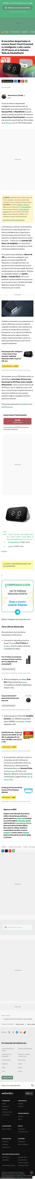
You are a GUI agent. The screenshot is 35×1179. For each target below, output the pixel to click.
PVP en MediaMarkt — (10, 366)
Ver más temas (7, 1077)
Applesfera (5, 1109)
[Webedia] (8, 1094)
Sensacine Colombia (23, 1162)
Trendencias (5, 1141)
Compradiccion (6, 1147)
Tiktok (24, 1032)
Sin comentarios (8, 81)
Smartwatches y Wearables (7, 1055)
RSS (20, 1032)
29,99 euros (8, 123)
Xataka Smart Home (7, 1112)
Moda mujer (21, 1060)
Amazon (7, 646)
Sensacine (20, 1116)
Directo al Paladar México (8, 1165)
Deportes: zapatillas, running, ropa (24, 1055)
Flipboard (22, 81)
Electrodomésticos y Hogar (8, 1049)
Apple (20, 1064)
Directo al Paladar (6, 1129)
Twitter (19, 81)
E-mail (26, 81)
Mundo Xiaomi (6, 1114)
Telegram (20, 204)
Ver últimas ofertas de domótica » (14, 220)
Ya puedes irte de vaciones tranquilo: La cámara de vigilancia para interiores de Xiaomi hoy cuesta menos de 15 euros (18, 1019)
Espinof (20, 1119)
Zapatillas (25, 32)
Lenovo (10, 546)
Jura (3, 1071)
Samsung (4, 1064)
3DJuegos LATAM (22, 1157)
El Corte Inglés (15, 32)
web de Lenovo (7, 407)
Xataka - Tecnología (29, 847)
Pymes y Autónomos (23, 1144)
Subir (28, 1093)
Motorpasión (21, 1129)
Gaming (6, 32)
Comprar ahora (17, 421)
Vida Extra (20, 1106)
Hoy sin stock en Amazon (8, 669)
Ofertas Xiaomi (20, 1024)
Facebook (15, 81)
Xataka (24, 404)
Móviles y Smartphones (25, 1048)
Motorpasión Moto (23, 1131)
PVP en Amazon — (8, 797)
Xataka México (6, 1157)
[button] (16, 95)
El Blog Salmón (22, 1141)
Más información (19, 1177)
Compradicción (26, 207)
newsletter (7, 832)
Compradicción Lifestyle (23, 823)
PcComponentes (13, 542)
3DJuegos (20, 1103)
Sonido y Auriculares (15, 847)
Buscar (32, 1085)
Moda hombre (6, 1060)
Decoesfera (5, 1144)
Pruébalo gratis (9, 771)
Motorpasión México (23, 1165)
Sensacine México (22, 1160)
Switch (20, 1067)
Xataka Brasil (5, 1160)
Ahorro (20, 1071)
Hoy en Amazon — (9, 747)
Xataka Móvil (5, 1106)
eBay (3, 1067)
